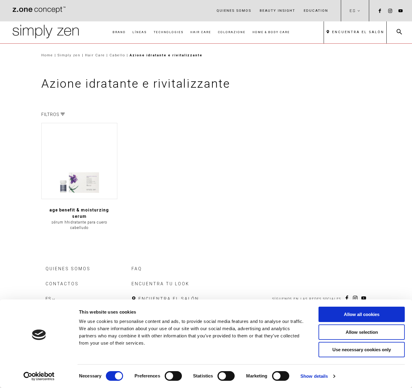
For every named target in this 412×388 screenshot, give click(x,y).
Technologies (169, 32)
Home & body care (271, 32)
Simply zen (70, 55)
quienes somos (234, 10)
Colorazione (232, 32)
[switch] (173, 376)
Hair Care (200, 32)
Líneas (139, 32)
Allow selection (362, 332)
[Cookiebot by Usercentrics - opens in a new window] (39, 376)
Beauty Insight (277, 10)
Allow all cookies (361, 314)
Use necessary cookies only (361, 349)
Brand (119, 32)
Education (316, 10)
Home (47, 55)
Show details (314, 376)
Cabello (118, 55)
